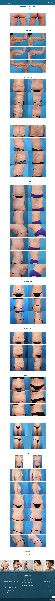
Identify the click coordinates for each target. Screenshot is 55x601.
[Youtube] (10, 587)
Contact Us (20, 596)
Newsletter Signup (11, 582)
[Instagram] (5, 587)
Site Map (14, 596)
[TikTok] (12, 587)
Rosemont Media (32, 599)
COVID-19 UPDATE (10, 592)
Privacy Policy (7, 596)
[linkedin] (15, 587)
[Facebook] (7, 587)
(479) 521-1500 (48, 592)
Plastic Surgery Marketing (23, 599)
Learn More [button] (28, 551)
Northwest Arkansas (46, 583)
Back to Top (47, 596)
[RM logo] (34, 599)
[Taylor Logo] (6, 2)
